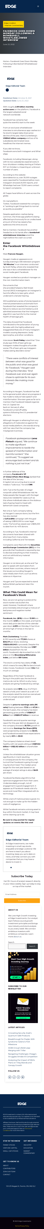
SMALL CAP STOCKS (10, 1151)
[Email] (11, 867)
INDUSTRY (27, 1145)
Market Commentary (14, 25)
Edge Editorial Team (15, 86)
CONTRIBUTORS (9, 1168)
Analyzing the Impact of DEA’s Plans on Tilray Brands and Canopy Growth (21, 1062)
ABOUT (5, 1165)
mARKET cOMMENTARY (29, 1152)
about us (17, 937)
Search (11, 942)
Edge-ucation (10, 23)
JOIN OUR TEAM (9, 1172)
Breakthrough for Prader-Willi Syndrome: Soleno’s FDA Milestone (21, 1041)
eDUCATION (28, 1148)
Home (6, 61)
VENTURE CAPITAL (10, 1148)
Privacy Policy (24, 1226)
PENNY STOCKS (9, 1145)
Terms (17, 1226)
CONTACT (6, 1175)
